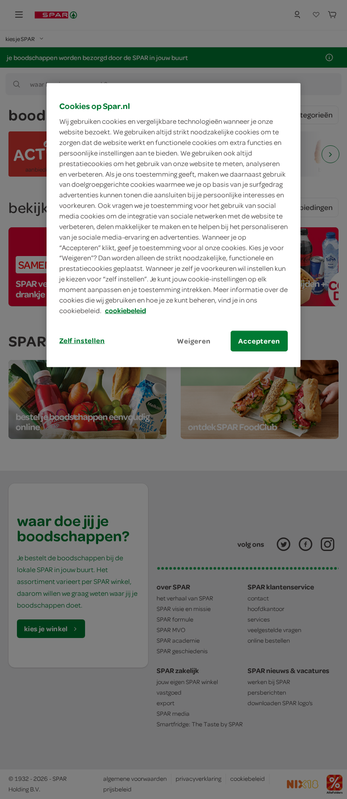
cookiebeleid (125, 310)
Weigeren (194, 340)
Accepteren (259, 340)
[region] (173, 225)
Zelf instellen (82, 340)
